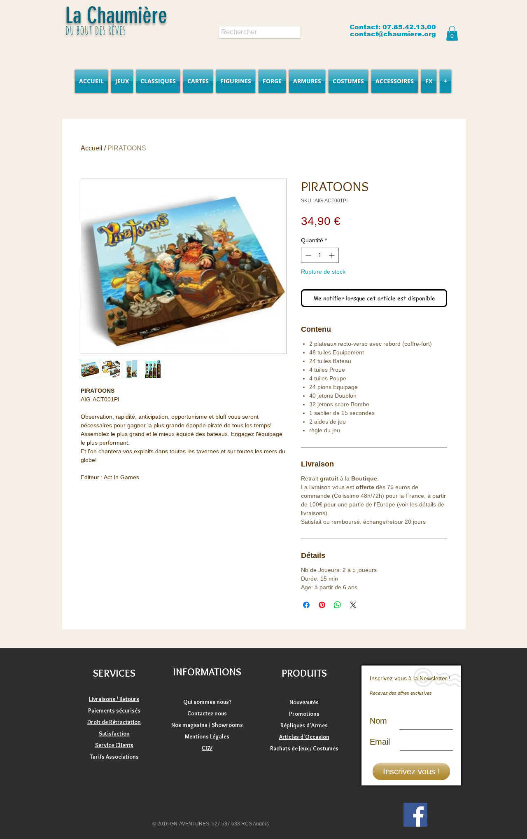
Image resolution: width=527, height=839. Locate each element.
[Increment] (332, 255)
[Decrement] (307, 255)
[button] (452, 33)
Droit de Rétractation (114, 722)
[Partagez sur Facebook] (306, 605)
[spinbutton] (319, 255)
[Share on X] (353, 605)
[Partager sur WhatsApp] (338, 605)
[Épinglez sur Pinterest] (322, 605)
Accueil (92, 148)
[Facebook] (415, 815)
